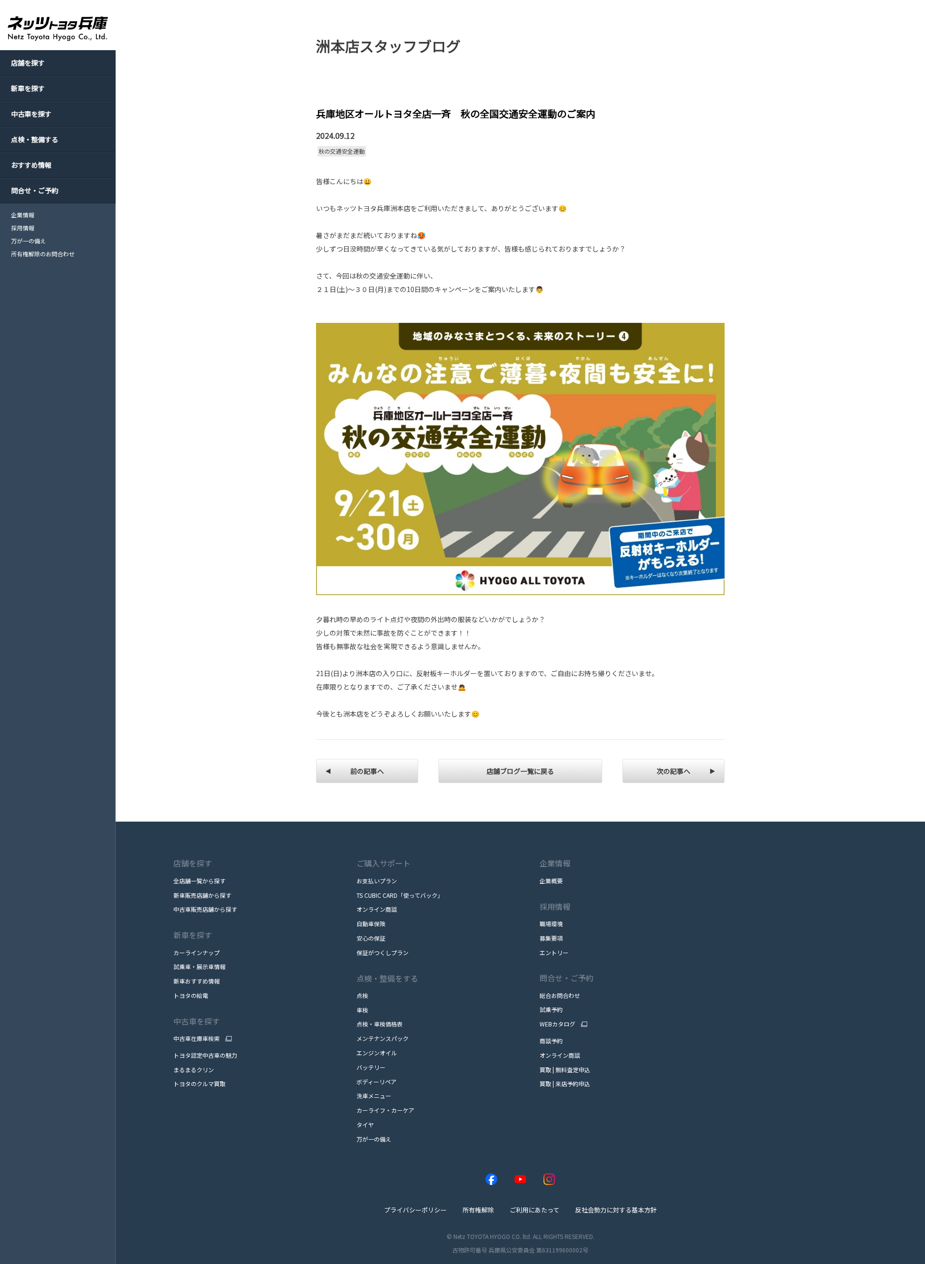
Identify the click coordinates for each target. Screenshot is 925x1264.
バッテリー (371, 1067)
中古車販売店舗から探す (205, 909)
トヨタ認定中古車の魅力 (205, 1055)
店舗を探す (192, 863)
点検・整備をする (387, 978)
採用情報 (22, 228)
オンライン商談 (377, 909)
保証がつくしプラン (383, 952)
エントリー (554, 952)
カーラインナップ (196, 952)
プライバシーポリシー (415, 1209)
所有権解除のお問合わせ (43, 254)
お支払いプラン (377, 881)
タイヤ (365, 1124)
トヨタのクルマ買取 (199, 1083)
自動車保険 (371, 923)
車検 (362, 1010)
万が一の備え (28, 241)
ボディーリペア (376, 1082)
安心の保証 (371, 938)
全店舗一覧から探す (199, 881)
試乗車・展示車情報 (199, 966)
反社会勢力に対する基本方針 (616, 1209)
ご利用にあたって (534, 1209)
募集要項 (551, 938)
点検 (362, 995)
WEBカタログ (557, 1024)
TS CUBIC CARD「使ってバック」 (400, 895)
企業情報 (22, 215)
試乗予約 (551, 1009)
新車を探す (192, 935)
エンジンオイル (377, 1053)
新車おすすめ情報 (196, 981)
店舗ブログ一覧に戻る (520, 771)
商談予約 (551, 1041)
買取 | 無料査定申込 (565, 1069)
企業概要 (551, 881)
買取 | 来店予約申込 (565, 1083)
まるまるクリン (193, 1069)
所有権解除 (478, 1209)
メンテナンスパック (383, 1038)
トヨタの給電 (190, 995)
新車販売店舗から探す (202, 895)
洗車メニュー (374, 1095)
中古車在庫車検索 (196, 1038)
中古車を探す (196, 1021)
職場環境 (551, 923)
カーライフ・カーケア (385, 1110)
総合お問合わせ (560, 995)
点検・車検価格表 (380, 1024)
